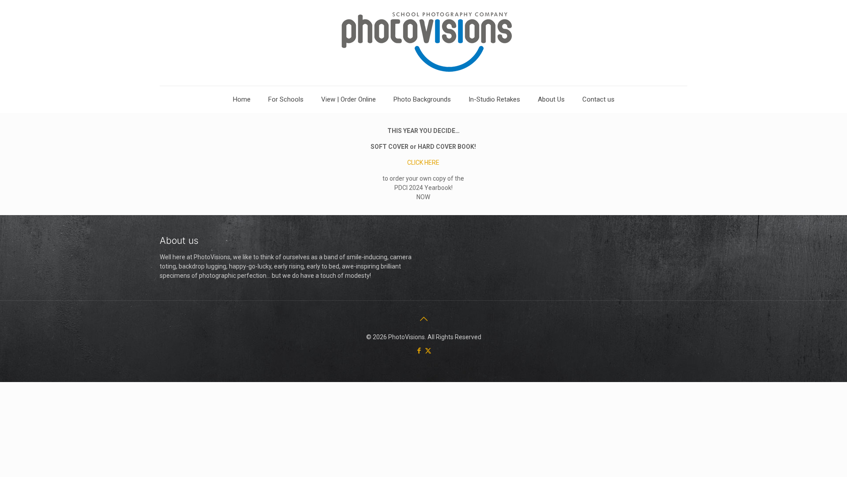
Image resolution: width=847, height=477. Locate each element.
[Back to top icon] (423, 319)
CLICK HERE (423, 162)
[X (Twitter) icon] (428, 351)
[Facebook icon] (419, 351)
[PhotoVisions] (423, 43)
